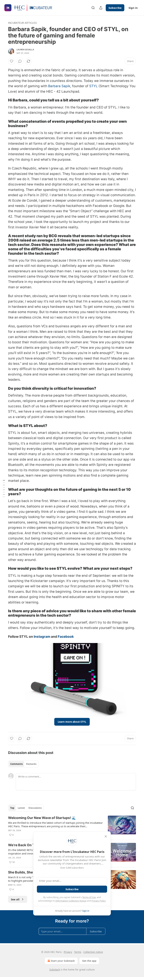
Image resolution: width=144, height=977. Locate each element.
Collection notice (93, 952)
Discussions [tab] (35, 807)
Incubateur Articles (22, 22)
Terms (77, 952)
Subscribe (115, 7)
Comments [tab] (16, 764)
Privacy (68, 952)
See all (15, 899)
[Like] (11, 61)
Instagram (42, 637)
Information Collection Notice (70, 900)
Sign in (133, 7)
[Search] (93, 7)
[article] (72, 826)
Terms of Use (89, 897)
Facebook (66, 637)
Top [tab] (12, 807)
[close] (106, 836)
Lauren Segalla (25, 49)
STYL (93, 86)
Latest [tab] (21, 807)
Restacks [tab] (31, 764)
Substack (54, 969)
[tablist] (23, 763)
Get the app (89, 960)
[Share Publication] (100, 7)
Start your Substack (63, 960)
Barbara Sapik (59, 86)
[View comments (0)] (20, 61)
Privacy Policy (98, 900)
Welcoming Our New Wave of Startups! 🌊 (42, 818)
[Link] (3, 100)
